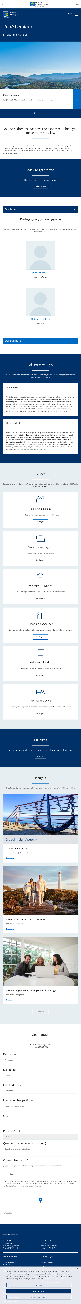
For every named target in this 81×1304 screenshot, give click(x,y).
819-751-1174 (51, 1248)
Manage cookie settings (39, 1297)
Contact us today (40, 186)
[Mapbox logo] (8, 1213)
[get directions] (40, 1200)
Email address (12, 1085)
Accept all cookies (39, 1291)
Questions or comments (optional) (24, 1143)
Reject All (39, 1285)
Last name (9, 1070)
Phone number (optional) (18, 1100)
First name (9, 1054)
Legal (44, 1266)
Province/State (12, 1131)
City (5, 1116)
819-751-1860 (13, 1248)
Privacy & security (48, 1262)
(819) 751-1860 (11, 100)
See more (40, 1011)
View (77, 4)
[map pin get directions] (40, 1200)
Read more (40, 756)
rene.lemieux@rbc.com (11, 1246)
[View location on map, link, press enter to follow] (40, 1202)
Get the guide (40, 522)
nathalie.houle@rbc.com (48, 1246)
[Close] (77, 1269)
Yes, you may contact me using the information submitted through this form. (37, 1166)
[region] (40, 1202)
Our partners (13, 341)
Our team (10, 209)
